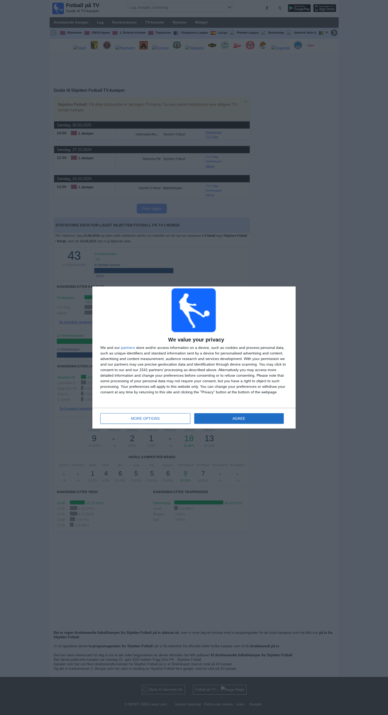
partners (128, 347)
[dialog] (194, 357)
